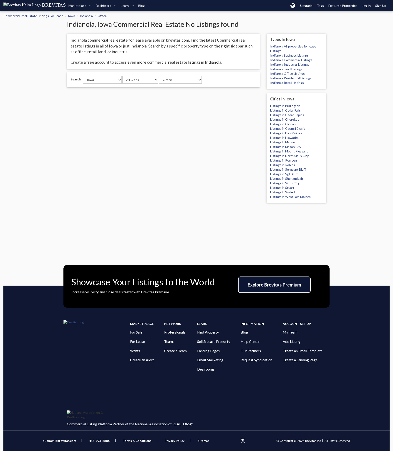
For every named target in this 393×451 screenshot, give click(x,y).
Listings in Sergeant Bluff (288, 169)
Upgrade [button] (306, 5)
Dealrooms (205, 369)
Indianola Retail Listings (287, 83)
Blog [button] (141, 5)
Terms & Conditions (137, 441)
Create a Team (175, 351)
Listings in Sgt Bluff (284, 174)
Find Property (208, 332)
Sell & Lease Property (213, 341)
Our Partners (251, 351)
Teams (169, 341)
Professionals (174, 332)
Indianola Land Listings (286, 69)
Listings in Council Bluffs (287, 128)
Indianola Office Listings (287, 73)
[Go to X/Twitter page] (243, 441)
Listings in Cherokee (284, 119)
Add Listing (291, 341)
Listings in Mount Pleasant (289, 151)
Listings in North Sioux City (289, 156)
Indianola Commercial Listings (291, 60)
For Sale (136, 332)
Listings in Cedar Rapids (287, 115)
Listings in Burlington (285, 106)
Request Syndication (256, 360)
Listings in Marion (282, 142)
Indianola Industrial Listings (289, 64)
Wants (135, 351)
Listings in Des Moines (286, 133)
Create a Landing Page (300, 360)
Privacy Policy (174, 441)
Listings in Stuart (282, 187)
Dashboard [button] (104, 5)
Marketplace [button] (77, 5)
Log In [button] (366, 5)
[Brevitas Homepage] (96, 322)
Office (102, 16)
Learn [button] (125, 5)
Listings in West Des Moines (290, 197)
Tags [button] (320, 5)
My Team (290, 332)
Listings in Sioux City (285, 183)
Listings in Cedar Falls (285, 110)
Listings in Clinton (283, 124)
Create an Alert (142, 360)
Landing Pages (208, 351)
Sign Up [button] (380, 5)
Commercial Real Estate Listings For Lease (33, 16)
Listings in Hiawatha (284, 138)
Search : (76, 79)
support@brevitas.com (59, 441)
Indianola (86, 16)
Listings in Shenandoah (286, 178)
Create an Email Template (302, 351)
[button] (293, 5)
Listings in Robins (282, 165)
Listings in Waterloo (284, 192)
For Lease (137, 341)
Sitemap (203, 441)
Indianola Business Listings (289, 55)
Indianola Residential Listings (291, 78)
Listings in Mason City (285, 147)
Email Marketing (210, 360)
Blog (244, 332)
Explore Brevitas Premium (274, 284)
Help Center (250, 341)
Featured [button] (342, 5)
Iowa (71, 16)
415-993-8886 (99, 441)
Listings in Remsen (283, 160)
